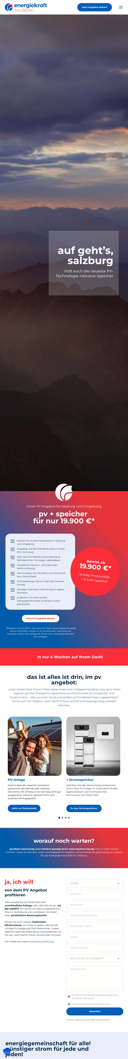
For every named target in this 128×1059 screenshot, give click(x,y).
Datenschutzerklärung (41, 941)
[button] (121, 7)
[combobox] (94, 883)
